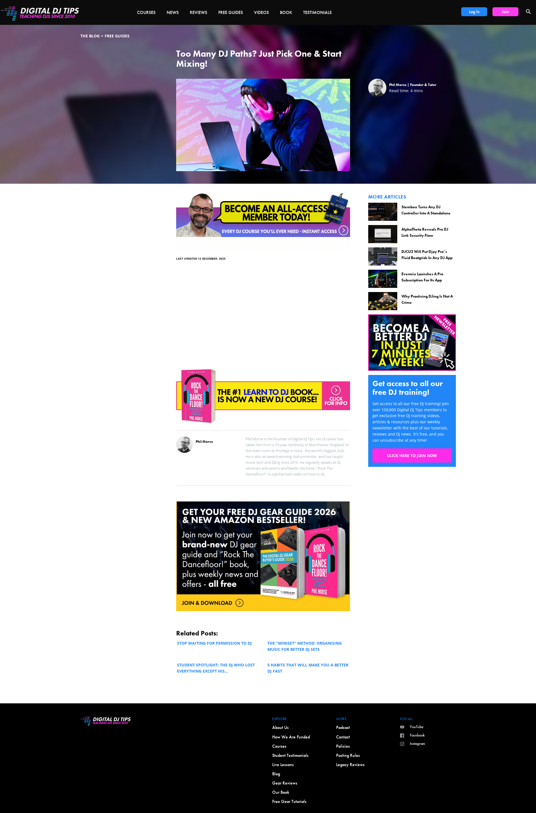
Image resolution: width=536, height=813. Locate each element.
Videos (261, 12)
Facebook (417, 735)
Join (505, 12)
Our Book (280, 792)
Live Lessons (283, 764)
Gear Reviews (284, 783)
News (173, 12)
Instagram (417, 743)
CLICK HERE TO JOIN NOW (412, 455)
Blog (276, 774)
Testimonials (317, 12)
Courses (146, 12)
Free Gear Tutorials (289, 801)
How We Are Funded (291, 737)
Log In (474, 12)
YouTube (416, 726)
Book (286, 12)
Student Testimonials (290, 755)
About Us (280, 727)
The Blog (90, 36)
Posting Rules (348, 755)
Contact (343, 737)
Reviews (198, 12)
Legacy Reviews (350, 764)
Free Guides (230, 12)
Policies (343, 746)
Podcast (343, 727)
